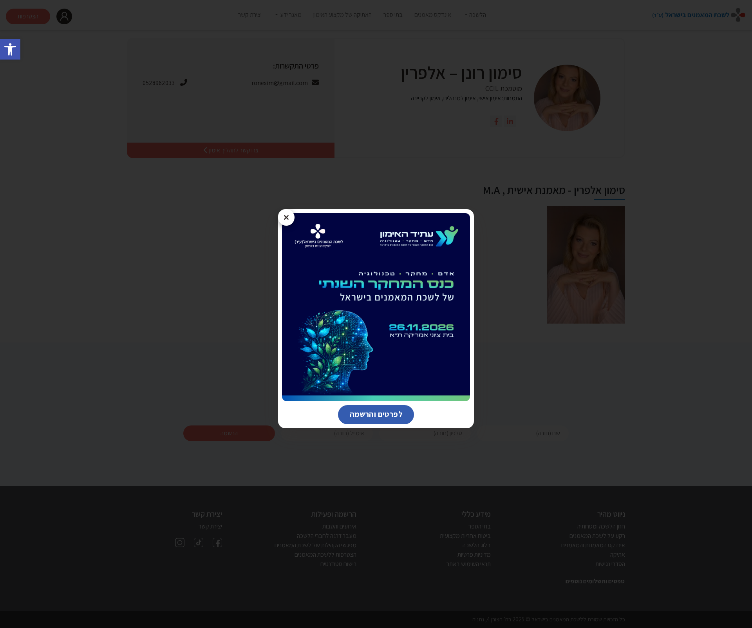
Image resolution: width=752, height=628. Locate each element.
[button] (10, 49)
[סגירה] (286, 217)
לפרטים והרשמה (370, 414)
